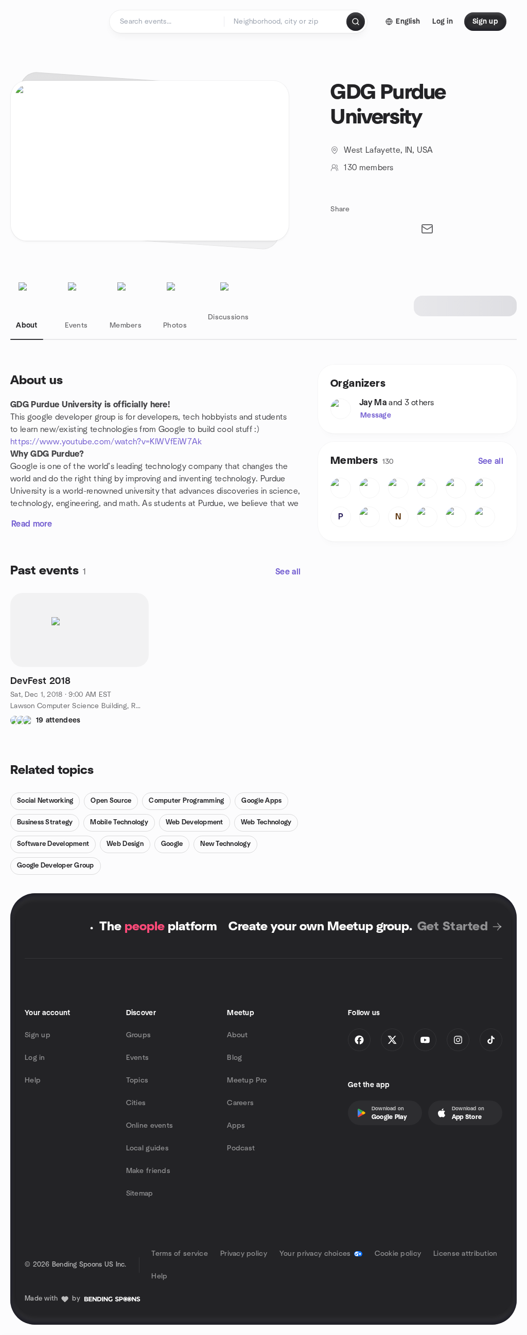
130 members (368, 168)
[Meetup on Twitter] (392, 1040)
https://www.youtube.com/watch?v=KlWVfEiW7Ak (106, 442)
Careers (240, 1103)
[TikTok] (491, 1040)
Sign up (37, 1035)
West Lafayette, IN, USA (388, 150)
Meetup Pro (247, 1080)
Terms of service (179, 1253)
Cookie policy (398, 1253)
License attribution (465, 1253)
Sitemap (139, 1193)
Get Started (452, 927)
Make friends (148, 1171)
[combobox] (286, 21)
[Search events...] (355, 21)
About (237, 1035)
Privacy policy (243, 1253)
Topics (137, 1080)
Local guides (147, 1148)
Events (137, 1057)
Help (33, 1080)
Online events (149, 1125)
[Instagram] (458, 1040)
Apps (236, 1125)
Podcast (241, 1148)
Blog (234, 1057)
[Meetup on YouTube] (425, 1040)
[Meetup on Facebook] (359, 1040)
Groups (138, 1035)
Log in (35, 1057)
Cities (136, 1103)
